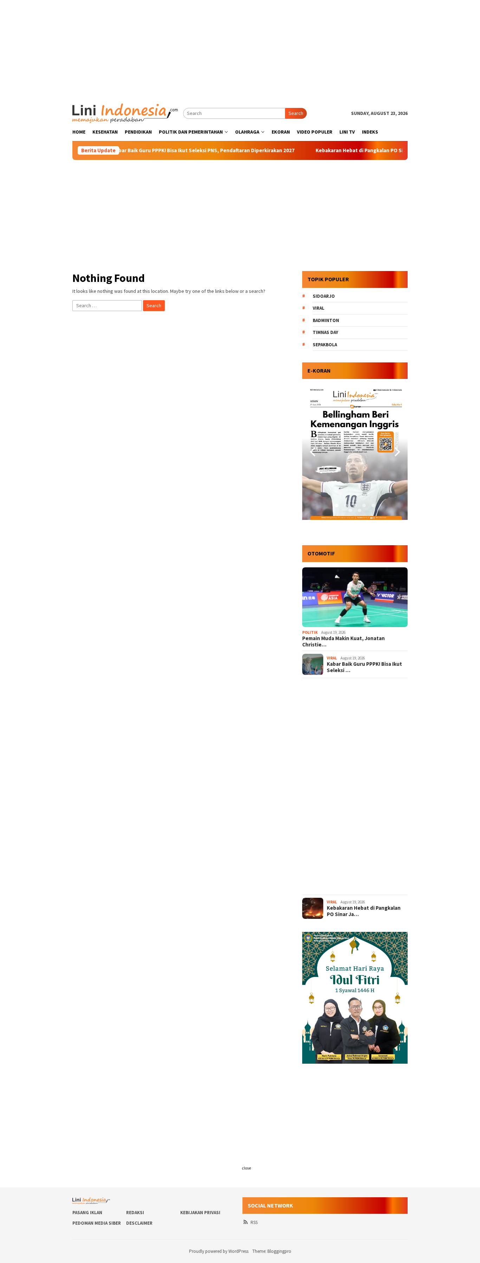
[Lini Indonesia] (125, 112)
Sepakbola (325, 345)
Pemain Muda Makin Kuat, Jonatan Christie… (343, 641)
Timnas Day (325, 332)
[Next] (396, 452)
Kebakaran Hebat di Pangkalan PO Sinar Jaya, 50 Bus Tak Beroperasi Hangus (377, 150)
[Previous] (313, 452)
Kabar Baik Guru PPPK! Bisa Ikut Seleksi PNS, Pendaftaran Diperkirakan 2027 (174, 150)
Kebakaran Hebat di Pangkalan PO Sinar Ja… (364, 911)
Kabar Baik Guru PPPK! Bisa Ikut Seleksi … (364, 667)
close (246, 1168)
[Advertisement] (240, 49)
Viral (318, 308)
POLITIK (310, 632)
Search (295, 113)
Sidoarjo (324, 296)
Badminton (326, 320)
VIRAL (332, 658)
